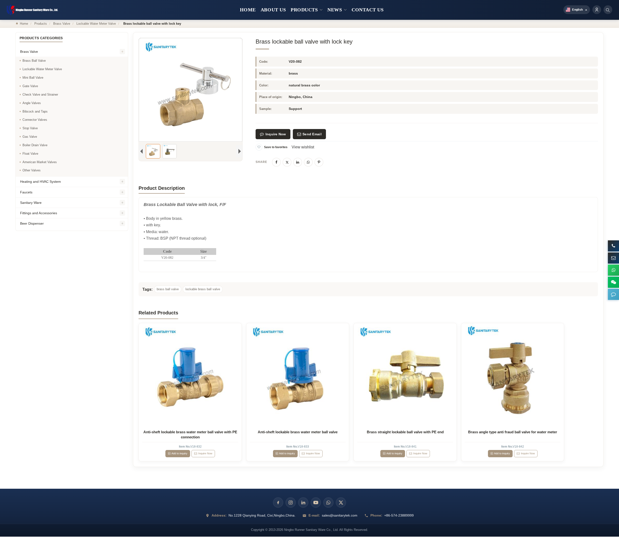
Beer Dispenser (32, 224)
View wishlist (303, 147)
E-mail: (314, 515)
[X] (287, 162)
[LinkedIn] (297, 162)
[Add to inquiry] (190, 375)
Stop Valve (30, 128)
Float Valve (30, 153)
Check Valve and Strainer (40, 94)
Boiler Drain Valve (34, 145)
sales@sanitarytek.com (339, 515)
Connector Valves (34, 120)
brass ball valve (168, 289)
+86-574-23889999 (399, 515)
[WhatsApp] (308, 162)
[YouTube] (316, 502)
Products (40, 23)
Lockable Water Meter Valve (96, 23)
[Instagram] (291, 502)
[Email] (613, 258)
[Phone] (613, 245)
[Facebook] (276, 162)
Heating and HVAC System (40, 182)
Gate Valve (30, 86)
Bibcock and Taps (35, 111)
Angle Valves (31, 103)
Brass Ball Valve (34, 61)
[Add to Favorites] (259, 147)
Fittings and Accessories (38, 213)
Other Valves (31, 170)
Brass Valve (61, 23)
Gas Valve (29, 137)
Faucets (26, 192)
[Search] (608, 9)
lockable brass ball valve (202, 289)
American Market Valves (39, 162)
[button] (613, 294)
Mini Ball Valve (32, 78)
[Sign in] (596, 9)
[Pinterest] (319, 162)
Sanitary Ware (31, 203)
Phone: (376, 515)
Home (24, 23)
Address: (219, 515)
